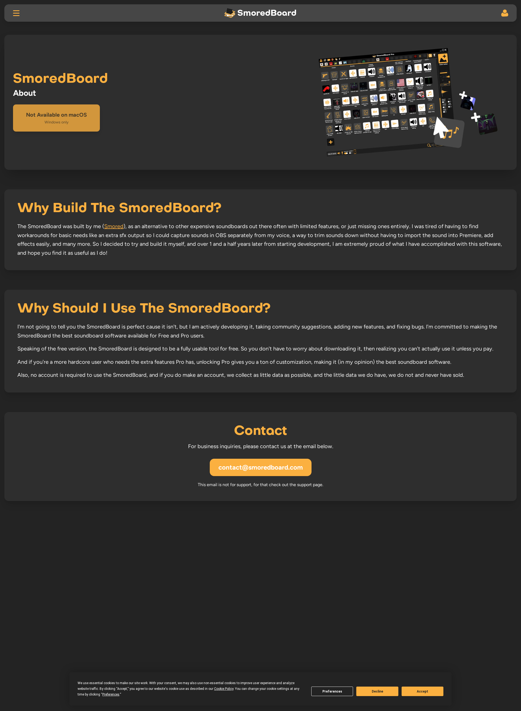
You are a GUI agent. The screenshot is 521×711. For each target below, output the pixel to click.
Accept (422, 691)
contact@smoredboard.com (260, 467)
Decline (377, 691)
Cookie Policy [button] (223, 689)
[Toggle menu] (16, 13)
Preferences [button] (110, 694)
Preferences (332, 691)
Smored (113, 226)
